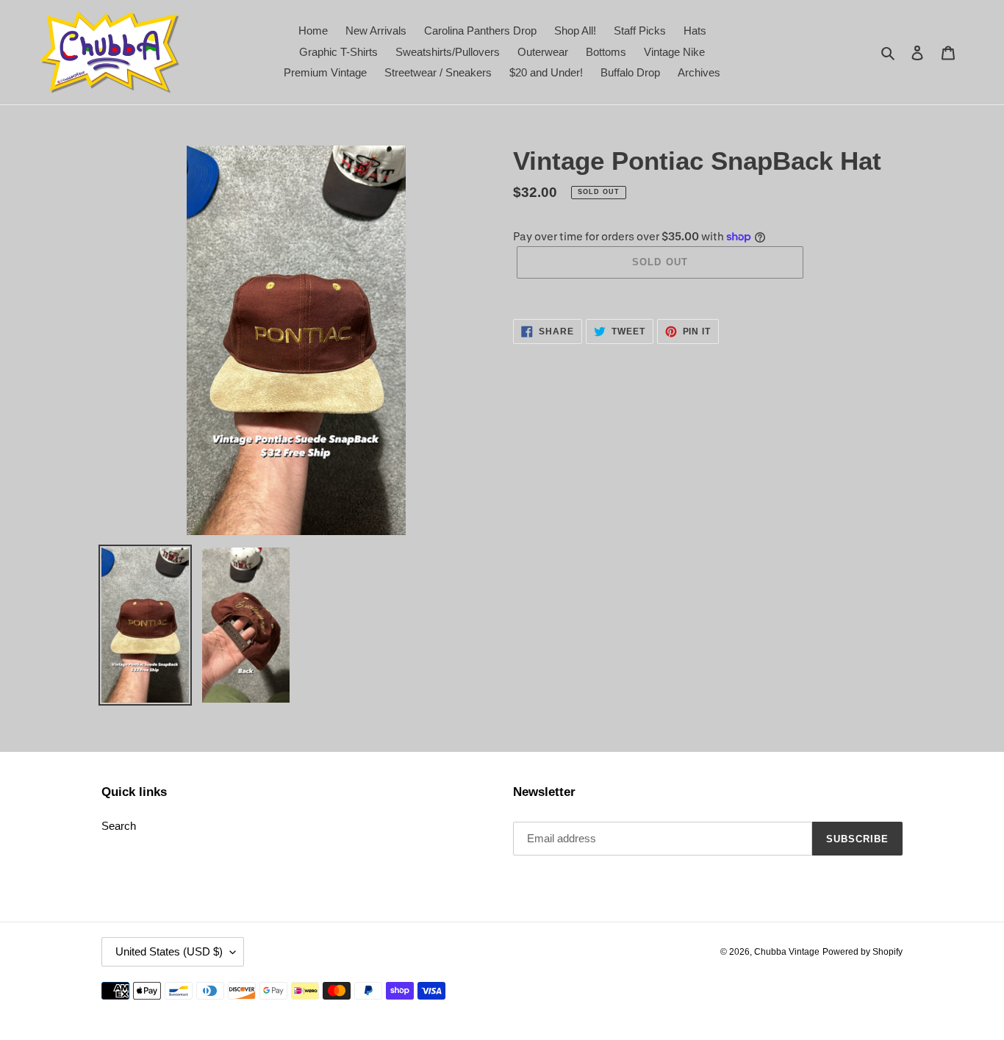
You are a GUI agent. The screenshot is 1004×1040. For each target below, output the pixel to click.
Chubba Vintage (787, 952)
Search (118, 826)
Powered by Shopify (862, 952)
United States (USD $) (169, 951)
